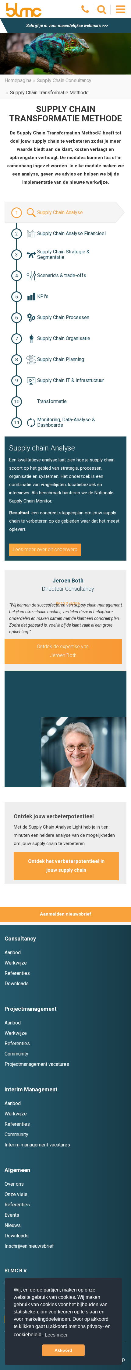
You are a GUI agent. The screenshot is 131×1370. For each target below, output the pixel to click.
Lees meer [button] (56, 1334)
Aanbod (13, 952)
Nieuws (13, 1225)
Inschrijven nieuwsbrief (29, 1246)
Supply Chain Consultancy (64, 80)
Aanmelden (52, 914)
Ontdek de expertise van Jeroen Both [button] (63, 651)
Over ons (14, 1184)
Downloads (17, 983)
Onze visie (16, 1194)
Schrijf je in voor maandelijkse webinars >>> (67, 25)
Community (16, 1054)
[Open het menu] (120, 9)
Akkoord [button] (63, 1350)
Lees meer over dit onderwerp (45, 549)
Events (12, 1215)
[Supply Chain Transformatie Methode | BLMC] (23, 10)
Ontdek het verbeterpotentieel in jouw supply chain (66, 865)
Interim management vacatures (37, 1145)
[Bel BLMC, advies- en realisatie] (85, 11)
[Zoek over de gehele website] (102, 11)
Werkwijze (16, 963)
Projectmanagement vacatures (37, 1064)
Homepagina (18, 80)
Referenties (17, 973)
